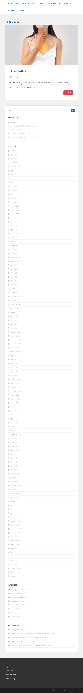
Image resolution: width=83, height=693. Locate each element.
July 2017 (13, 549)
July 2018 (13, 501)
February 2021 (15, 379)
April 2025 (13, 182)
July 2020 (13, 407)
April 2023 (13, 277)
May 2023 (13, 273)
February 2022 (15, 332)
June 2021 (13, 363)
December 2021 (15, 340)
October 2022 (14, 300)
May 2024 (13, 226)
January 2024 (14, 241)
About (17, 3)
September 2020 (15, 399)
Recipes (22, 10)
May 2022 (13, 320)
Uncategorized (15, 617)
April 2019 (13, 466)
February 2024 (15, 237)
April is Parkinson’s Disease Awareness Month (23, 130)
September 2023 (15, 257)
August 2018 (14, 497)
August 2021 (14, 356)
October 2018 (14, 489)
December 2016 (15, 576)
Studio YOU (24, 630)
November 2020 (15, 391)
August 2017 (14, 545)
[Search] (73, 110)
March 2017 (14, 564)
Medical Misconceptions (48, 3)
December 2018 (15, 482)
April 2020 (13, 419)
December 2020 (15, 387)
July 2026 (13, 151)
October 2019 (14, 442)
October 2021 (14, 348)
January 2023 (14, 289)
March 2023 (14, 281)
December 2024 (15, 198)
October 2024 (14, 206)
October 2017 (14, 537)
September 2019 (15, 446)
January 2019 (14, 478)
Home (10, 3)
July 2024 (13, 218)
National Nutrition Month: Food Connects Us (23, 134)
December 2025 (15, 163)
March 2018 (14, 517)
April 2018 (13, 513)
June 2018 (13, 505)
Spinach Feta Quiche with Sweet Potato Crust (39, 634)
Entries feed (9, 671)
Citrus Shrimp (31, 642)
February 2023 (15, 285)
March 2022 (14, 328)
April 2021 (13, 371)
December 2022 (15, 293)
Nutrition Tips (12, 10)
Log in (7, 667)
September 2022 (15, 304)
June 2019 (13, 458)
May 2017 (13, 556)
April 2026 (13, 155)
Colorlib (61, 691)
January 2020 (14, 430)
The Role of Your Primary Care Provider (34, 638)
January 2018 (14, 525)
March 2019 (14, 470)
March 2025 (14, 186)
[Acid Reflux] (41, 45)
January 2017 (14, 572)
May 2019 (13, 462)
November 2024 (15, 202)
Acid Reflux (18, 71)
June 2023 (13, 269)
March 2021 (14, 375)
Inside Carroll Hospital (29, 3)
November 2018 (15, 486)
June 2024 (13, 222)
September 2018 (15, 493)
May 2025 (13, 178)
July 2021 (13, 360)
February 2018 (15, 521)
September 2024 (15, 210)
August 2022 (14, 308)
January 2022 (14, 336)
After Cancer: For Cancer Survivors (22, 589)
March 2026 (14, 159)
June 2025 (13, 174)
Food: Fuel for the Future (45, 645)
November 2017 (15, 533)
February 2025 (15, 190)
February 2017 (15, 568)
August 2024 (14, 214)
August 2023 (14, 261)
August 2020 (14, 403)
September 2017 (15, 541)
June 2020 (13, 411)
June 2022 (13, 316)
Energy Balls (12, 122)
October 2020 (14, 395)
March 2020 (14, 423)
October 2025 (14, 167)
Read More (68, 92)
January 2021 (14, 383)
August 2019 (14, 450)
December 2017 (15, 529)
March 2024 (14, 234)
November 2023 (15, 249)
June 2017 (13, 552)
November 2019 (15, 438)
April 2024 (13, 230)
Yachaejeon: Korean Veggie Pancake (23, 645)
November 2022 (15, 297)
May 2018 (13, 509)
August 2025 (14, 171)
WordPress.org (10, 679)
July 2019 (13, 454)
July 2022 (13, 312)
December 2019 (15, 434)
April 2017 (13, 560)
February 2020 (15, 426)
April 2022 (13, 324)
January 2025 (14, 194)
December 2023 (15, 245)
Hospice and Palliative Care (20, 597)
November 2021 (15, 344)
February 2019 (15, 474)
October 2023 (14, 253)
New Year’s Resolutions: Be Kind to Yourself (22, 138)
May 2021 (13, 367)
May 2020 (13, 415)
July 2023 (13, 265)
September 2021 (15, 352)
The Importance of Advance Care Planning (22, 126)
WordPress (75, 691)
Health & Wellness (65, 3)
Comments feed (10, 675)
